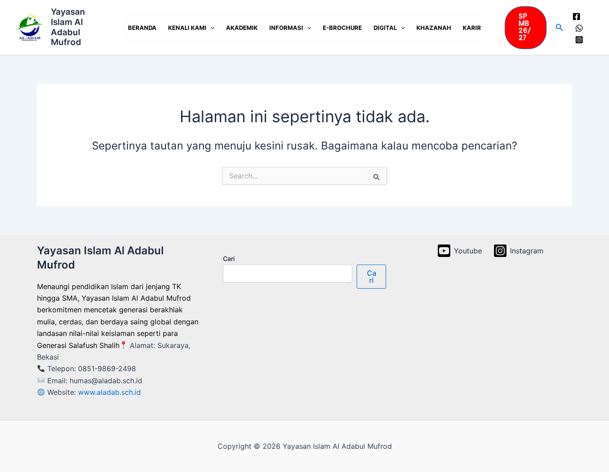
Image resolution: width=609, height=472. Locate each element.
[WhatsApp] (579, 28)
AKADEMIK (242, 27)
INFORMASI (286, 27)
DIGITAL (385, 27)
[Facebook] (576, 16)
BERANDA (142, 27)
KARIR (472, 27)
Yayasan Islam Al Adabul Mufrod (68, 27)
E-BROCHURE (342, 27)
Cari (229, 258)
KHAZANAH (433, 27)
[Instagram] (579, 40)
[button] (526, 27)
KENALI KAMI (187, 27)
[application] (210, 28)
